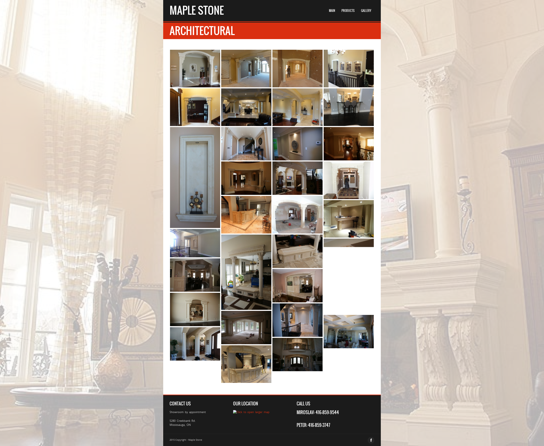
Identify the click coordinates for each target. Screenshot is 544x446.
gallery (366, 10)
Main (332, 10)
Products (348, 10)
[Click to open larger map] (251, 412)
